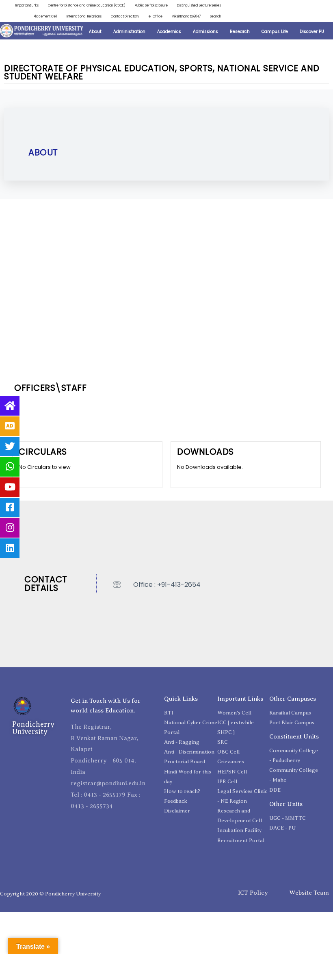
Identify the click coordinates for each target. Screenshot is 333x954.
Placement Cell (45, 16)
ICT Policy (253, 892)
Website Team (309, 892)
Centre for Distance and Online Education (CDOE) (86, 5)
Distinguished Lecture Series (199, 5)
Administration (129, 31)
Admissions (205, 31)
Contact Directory (125, 16)
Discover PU (312, 31)
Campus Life (275, 31)
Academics (169, 31)
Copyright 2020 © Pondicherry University (50, 894)
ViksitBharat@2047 (186, 16)
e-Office (155, 16)
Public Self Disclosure (151, 5)
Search (215, 16)
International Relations (84, 16)
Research (240, 31)
